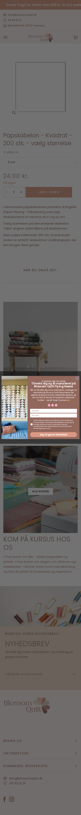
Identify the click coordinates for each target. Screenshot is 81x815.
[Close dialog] (77, 378)
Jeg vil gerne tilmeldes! (53, 434)
